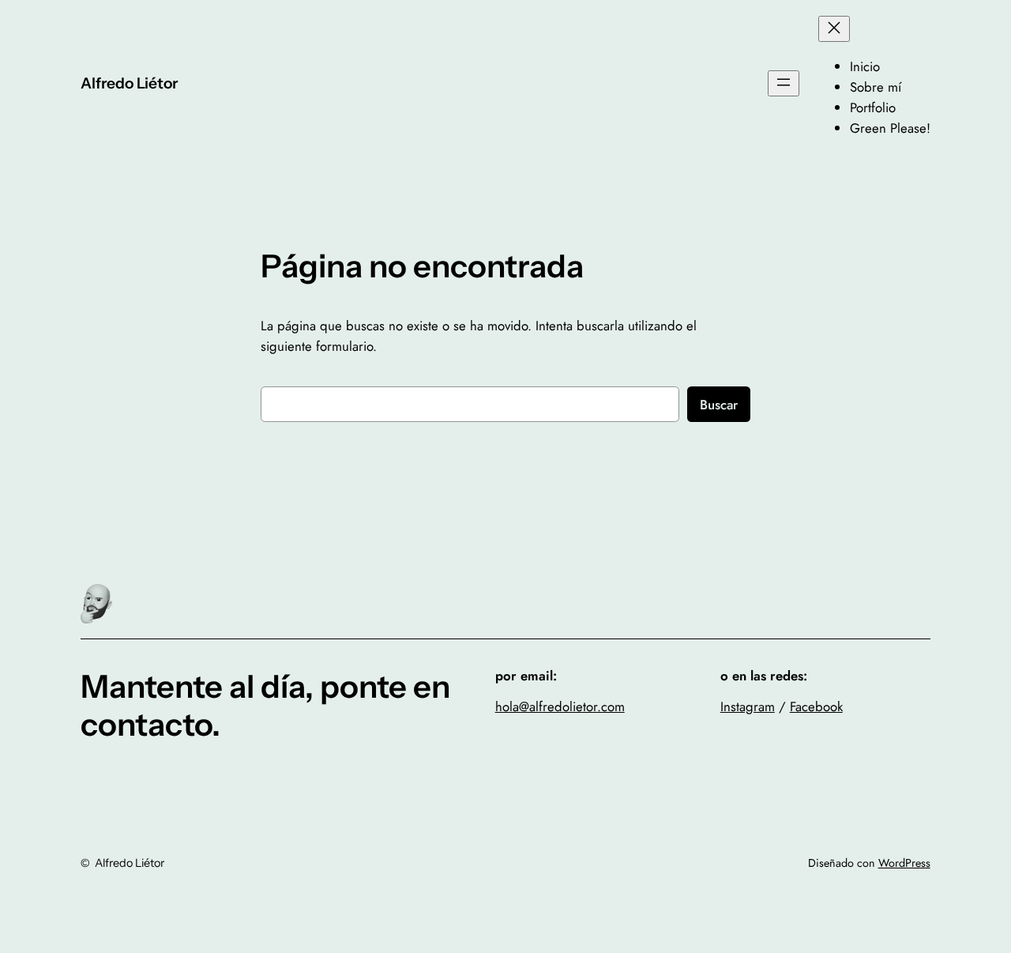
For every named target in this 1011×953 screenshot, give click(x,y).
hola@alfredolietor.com (560, 706)
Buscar (719, 404)
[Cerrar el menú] (834, 29)
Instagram (747, 706)
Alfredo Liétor (129, 82)
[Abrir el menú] (783, 83)
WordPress (904, 863)
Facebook (816, 706)
